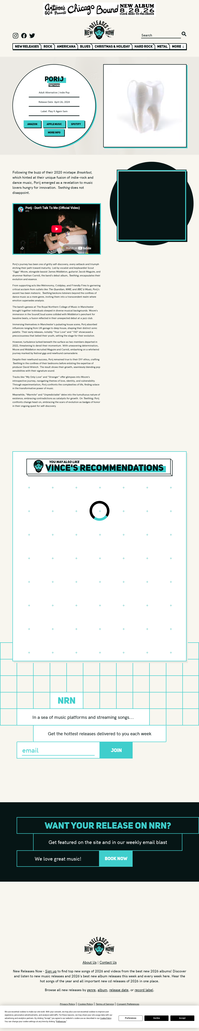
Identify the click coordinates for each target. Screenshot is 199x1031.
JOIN (116, 750)
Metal (162, 46)
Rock (48, 46)
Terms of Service (105, 1004)
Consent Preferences (128, 1004)
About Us (90, 962)
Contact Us (108, 962)
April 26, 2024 (62, 101)
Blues (85, 46)
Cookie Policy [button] (105, 1018)
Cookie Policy (85, 1004)
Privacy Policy (67, 1004)
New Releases (27, 46)
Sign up (51, 971)
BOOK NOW (116, 858)
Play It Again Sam (58, 111)
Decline (156, 1018)
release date (118, 989)
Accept (182, 1018)
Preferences (130, 1018)
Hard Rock (143, 46)
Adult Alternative (48, 92)
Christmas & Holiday (112, 46)
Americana (66, 46)
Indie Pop (64, 92)
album (102, 989)
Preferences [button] (61, 1021)
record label (144, 989)
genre (91, 989)
